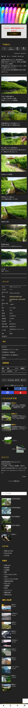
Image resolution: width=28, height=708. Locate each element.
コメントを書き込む (14, 481)
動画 (5, 572)
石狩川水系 (21, 56)
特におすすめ (8, 553)
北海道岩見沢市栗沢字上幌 (15, 296)
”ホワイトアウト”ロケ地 (11, 579)
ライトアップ (8, 590)
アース (10, 56)
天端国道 (6, 585)
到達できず (7, 565)
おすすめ (6, 555)
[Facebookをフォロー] (20, 388)
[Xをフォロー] (7, 388)
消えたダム (7, 583)
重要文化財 (7, 592)
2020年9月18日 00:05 (6, 463)
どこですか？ (14, 33)
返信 (24, 476)
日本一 (6, 576)
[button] (24, 48)
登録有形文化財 (8, 581)
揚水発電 (6, 567)
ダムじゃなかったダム (10, 574)
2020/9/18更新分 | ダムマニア (9, 461)
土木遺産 (6, 570)
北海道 (4, 56)
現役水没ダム (8, 594)
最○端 (6, 588)
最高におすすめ (8, 550)
